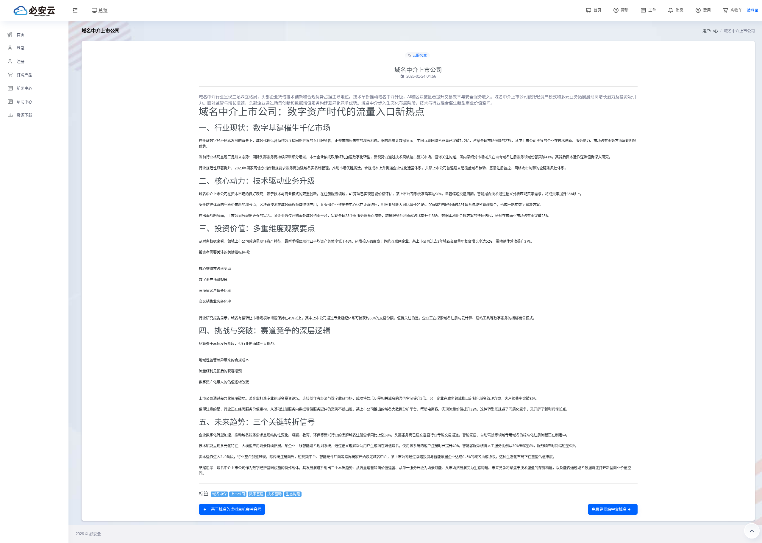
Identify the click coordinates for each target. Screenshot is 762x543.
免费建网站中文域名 (609, 509)
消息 (678, 10)
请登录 (752, 10)
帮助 (624, 10)
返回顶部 (752, 531)
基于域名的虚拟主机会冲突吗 (235, 509)
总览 (102, 10)
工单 (651, 10)
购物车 (735, 10)
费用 (706, 10)
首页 (596, 10)
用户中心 (710, 31)
